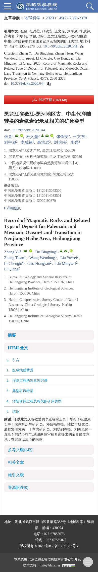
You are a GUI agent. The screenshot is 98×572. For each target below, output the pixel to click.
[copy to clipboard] (48, 83)
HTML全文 (18, 348)
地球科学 (32, 18)
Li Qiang (11, 269)
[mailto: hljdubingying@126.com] (65, 251)
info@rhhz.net (50, 565)
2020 (50, 18)
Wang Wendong (42, 258)
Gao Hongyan (38, 263)
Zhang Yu (12, 252)
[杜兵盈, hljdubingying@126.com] (42, 135)
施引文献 (16, 475)
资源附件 (18, 487)
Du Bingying (45, 252)
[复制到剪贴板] (81, 46)
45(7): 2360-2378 (73, 18)
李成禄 (27, 142)
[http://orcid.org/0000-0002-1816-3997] (51, 135)
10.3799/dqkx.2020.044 (60, 46)
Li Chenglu (13, 263)
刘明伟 (60, 142)
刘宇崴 (10, 142)
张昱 (8, 136)
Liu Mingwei (65, 263)
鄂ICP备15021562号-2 (62, 546)
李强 (74, 142)
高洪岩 (43, 142)
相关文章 (16, 462)
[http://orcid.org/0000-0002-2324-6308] (21, 135)
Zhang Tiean (14, 258)
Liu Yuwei (68, 258)
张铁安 (62, 136)
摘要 (12, 335)
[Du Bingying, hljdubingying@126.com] (61, 250)
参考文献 (20, 450)
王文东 (79, 136)
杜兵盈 (32, 136)
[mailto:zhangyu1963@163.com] (17, 135)
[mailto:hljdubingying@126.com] (47, 135)
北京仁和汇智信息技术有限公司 (51, 559)
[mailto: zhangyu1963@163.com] (25, 251)
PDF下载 (53, 100)
